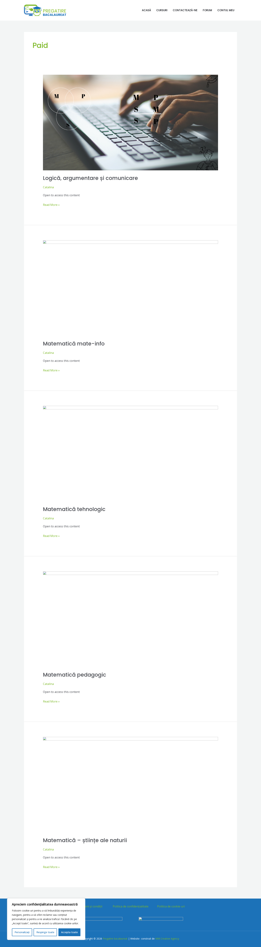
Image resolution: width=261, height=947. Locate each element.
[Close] (81, 901)
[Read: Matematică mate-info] (130, 288)
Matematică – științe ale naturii (85, 840)
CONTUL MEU (225, 10)
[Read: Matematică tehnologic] (130, 453)
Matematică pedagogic (74, 675)
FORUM (207, 10)
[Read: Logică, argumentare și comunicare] (130, 122)
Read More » (51, 204)
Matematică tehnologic (74, 509)
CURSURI (161, 10)
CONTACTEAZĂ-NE (185, 10)
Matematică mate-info (74, 343)
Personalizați (22, 932)
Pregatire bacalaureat (115, 938)
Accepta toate (69, 932)
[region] (46, 919)
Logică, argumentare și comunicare (90, 178)
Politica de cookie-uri (171, 906)
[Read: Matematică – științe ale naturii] (130, 784)
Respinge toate (45, 932)
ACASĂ (146, 10)
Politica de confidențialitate (130, 906)
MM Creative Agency (167, 938)
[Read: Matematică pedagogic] (130, 619)
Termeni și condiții (90, 906)
